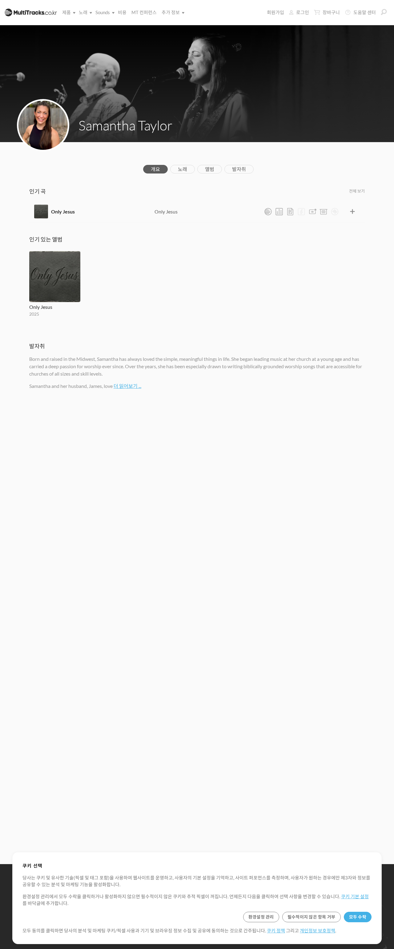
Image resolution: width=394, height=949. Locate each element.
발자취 (239, 169)
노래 (83, 12)
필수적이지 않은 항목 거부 (311, 916)
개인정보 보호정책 (317, 930)
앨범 (209, 169)
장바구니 (331, 12)
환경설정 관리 (261, 916)
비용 (122, 12)
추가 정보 (171, 12)
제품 (66, 12)
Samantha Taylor (125, 125)
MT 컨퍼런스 (144, 12)
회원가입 (275, 12)
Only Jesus (63, 211)
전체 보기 (357, 191)
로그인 (302, 12)
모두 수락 (357, 916)
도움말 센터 (364, 12)
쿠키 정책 (276, 930)
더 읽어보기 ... (127, 386)
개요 (155, 169)
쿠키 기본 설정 (355, 896)
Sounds (102, 12)
